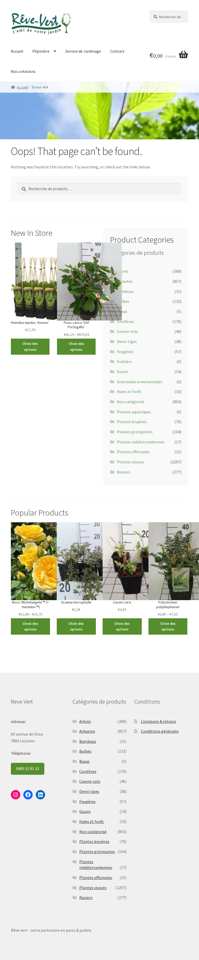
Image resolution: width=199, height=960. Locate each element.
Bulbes (123, 301)
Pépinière (40, 51)
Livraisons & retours (158, 721)
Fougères (125, 351)
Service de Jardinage (83, 51)
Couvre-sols (127, 331)
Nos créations (23, 71)
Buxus (122, 311)
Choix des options (30, 346)
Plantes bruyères (132, 421)
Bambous (125, 291)
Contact (117, 51)
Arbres (123, 271)
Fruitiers (124, 361)
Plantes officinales (133, 451)
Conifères (125, 321)
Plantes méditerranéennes (141, 441)
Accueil (17, 51)
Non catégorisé (130, 401)
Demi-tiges (127, 341)
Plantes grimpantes (135, 431)
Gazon (122, 371)
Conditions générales (160, 731)
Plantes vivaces (130, 461)
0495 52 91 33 (27, 768)
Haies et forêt (129, 391)
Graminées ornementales (139, 381)
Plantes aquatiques (134, 411)
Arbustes (125, 281)
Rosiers (123, 472)
